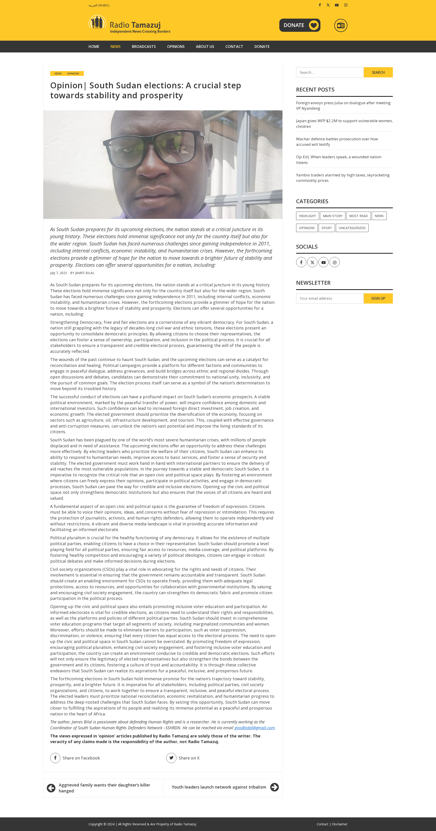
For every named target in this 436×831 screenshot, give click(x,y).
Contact (234, 46)
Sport (327, 228)
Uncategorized (352, 228)
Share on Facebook (81, 758)
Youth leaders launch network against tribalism (219, 787)
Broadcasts (144, 46)
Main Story (332, 216)
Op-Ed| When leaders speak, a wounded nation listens (338, 159)
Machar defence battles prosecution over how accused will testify (337, 141)
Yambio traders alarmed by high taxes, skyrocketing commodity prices (343, 177)
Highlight (307, 216)
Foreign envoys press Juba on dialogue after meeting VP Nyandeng (343, 105)
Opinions (176, 46)
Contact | (324, 824)
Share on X (189, 758)
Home (94, 46)
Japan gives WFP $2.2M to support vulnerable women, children (344, 123)
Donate (262, 46)
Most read (358, 216)
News (116, 46)
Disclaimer (339, 824)
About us (205, 46)
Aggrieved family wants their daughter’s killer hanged (104, 788)
